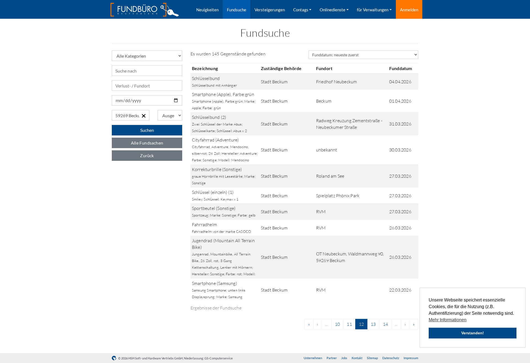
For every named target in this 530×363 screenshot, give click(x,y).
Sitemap (372, 358)
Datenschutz (390, 358)
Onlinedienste (332, 9)
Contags (300, 9)
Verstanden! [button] (472, 333)
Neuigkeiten (207, 9)
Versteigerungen (270, 9)
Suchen (147, 130)
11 (349, 324)
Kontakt (357, 358)
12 (361, 324)
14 (385, 324)
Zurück (147, 155)
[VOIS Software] (115, 358)
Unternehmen (313, 358)
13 (373, 324)
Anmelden (409, 9)
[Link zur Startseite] (144, 9)
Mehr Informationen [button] (448, 319)
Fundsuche (236, 9)
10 (337, 324)
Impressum (411, 358)
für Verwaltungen (372, 9)
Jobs (344, 358)
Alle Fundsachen (147, 142)
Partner (332, 358)
